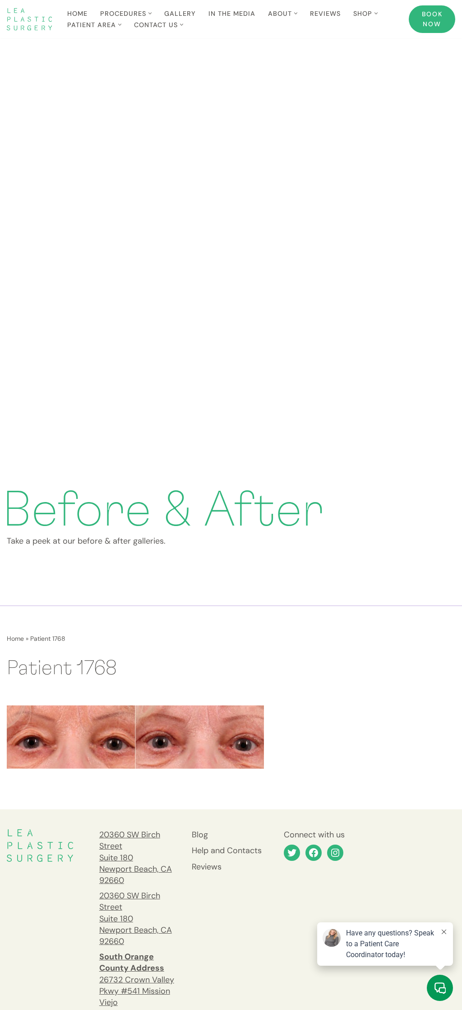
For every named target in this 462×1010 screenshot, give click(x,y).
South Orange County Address (131, 962)
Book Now (432, 19)
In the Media (231, 13)
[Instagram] (335, 853)
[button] (150, 13)
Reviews (325, 13)
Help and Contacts (227, 850)
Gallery (180, 13)
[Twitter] (292, 853)
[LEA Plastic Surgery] (29, 19)
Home (77, 13)
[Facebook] (313, 853)
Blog (200, 834)
